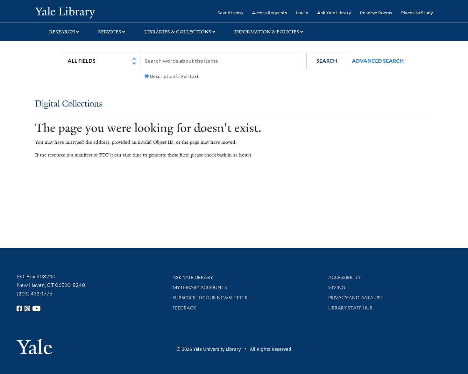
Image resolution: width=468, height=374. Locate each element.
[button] (326, 61)
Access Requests (269, 13)
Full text (190, 76)
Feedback (184, 307)
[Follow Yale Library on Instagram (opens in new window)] (27, 308)
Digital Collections (69, 104)
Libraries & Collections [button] (177, 32)
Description (162, 76)
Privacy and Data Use (355, 297)
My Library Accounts (200, 287)
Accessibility (344, 277)
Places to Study (417, 13)
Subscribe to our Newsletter (210, 297)
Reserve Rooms (376, 13)
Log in (302, 13)
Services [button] (109, 32)
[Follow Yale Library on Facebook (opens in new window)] (19, 308)
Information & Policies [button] (266, 32)
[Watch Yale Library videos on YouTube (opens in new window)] (36, 308)
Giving (336, 287)
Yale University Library (65, 12)
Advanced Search (378, 61)
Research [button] (62, 32)
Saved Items (230, 13)
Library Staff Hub (350, 307)
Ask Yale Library (334, 13)
